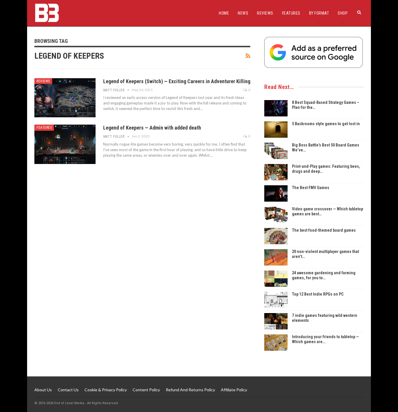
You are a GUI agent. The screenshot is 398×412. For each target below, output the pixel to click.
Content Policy (146, 389)
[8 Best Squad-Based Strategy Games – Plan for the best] (276, 108)
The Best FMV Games (310, 187)
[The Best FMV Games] (276, 193)
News (243, 13)
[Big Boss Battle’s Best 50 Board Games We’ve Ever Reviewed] (276, 151)
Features (291, 13)
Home (224, 13)
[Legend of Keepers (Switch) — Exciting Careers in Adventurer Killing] (65, 97)
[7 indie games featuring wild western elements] (276, 321)
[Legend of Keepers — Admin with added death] (65, 144)
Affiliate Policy (234, 389)
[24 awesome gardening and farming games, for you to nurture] (276, 278)
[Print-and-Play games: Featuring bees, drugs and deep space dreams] (276, 172)
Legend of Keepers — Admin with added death (152, 128)
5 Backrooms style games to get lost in (326, 123)
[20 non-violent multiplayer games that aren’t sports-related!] (276, 257)
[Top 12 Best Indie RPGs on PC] (276, 300)
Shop (343, 13)
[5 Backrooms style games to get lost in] (276, 129)
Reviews (265, 13)
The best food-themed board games (324, 230)
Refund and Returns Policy (190, 389)
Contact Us (68, 389)
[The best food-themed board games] (276, 236)
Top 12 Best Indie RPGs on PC (318, 294)
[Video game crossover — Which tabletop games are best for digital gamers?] (276, 215)
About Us (43, 389)
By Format (319, 13)
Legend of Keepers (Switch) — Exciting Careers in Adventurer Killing (176, 81)
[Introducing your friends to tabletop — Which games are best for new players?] (276, 342)
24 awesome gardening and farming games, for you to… (323, 275)
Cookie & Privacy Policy (105, 389)
